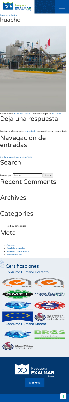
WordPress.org (14, 254)
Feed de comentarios (17, 251)
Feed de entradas (15, 248)
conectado (30, 131)
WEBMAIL (34, 382)
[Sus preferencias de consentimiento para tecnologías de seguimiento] (63, 396)
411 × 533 (57, 113)
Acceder (10, 245)
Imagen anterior (8, 15)
